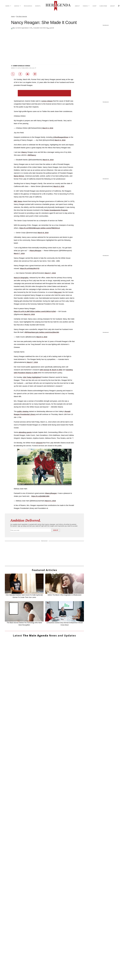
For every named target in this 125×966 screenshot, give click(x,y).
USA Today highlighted (32, 377)
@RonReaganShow (60, 137)
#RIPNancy (31, 155)
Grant (112, 6)
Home (13, 16)
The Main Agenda (21, 16)
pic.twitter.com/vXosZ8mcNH (47, 332)
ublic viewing (23, 411)
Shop (94, 6)
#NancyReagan (35, 250)
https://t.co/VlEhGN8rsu (28, 228)
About (77, 6)
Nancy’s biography (21, 278)
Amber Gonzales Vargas (21, 66)
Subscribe (103, 6)
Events (37, 6)
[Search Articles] (118, 6)
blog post (58, 292)
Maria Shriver (19, 176)
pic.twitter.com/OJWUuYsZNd (44, 311)
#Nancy (24, 152)
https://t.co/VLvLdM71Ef (23, 311)
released (39, 443)
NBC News (18, 201)
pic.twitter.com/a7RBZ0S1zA (49, 228)
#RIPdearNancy (30, 332)
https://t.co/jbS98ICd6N (40, 496)
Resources (28, 6)
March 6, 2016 (47, 128)
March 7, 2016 (19, 253)
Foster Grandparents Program (56, 210)
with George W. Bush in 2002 (51, 370)
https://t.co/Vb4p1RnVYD (29, 268)
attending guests (25, 432)
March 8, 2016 (43, 233)
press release (47, 101)
